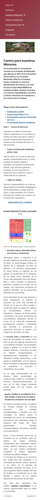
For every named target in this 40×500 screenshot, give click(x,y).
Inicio (8, 5)
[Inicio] (11, 5)
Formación (10, 35)
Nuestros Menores (14, 15)
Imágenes (10, 30)
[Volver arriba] (36, 495)
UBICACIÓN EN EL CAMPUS (20, 202)
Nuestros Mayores (14, 20)
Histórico (10, 10)
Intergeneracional (14, 25)
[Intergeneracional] (23, 24)
